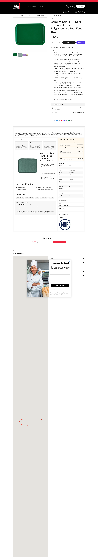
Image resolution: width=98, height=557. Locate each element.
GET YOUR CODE (60, 285)
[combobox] (52, 281)
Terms (62, 294)
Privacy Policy (58, 294)
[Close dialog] (70, 261)
